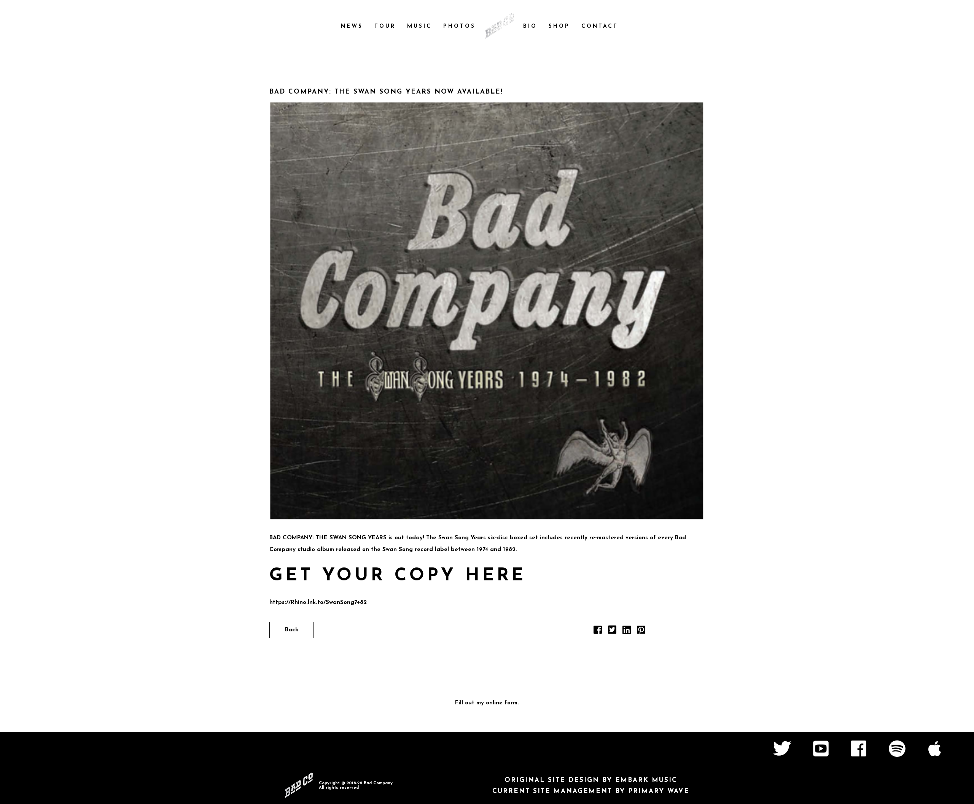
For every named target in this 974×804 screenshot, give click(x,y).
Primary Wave (658, 791)
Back (291, 630)
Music (419, 26)
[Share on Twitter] (612, 632)
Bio (530, 26)
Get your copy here (397, 576)
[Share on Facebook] (597, 632)
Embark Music (646, 780)
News (352, 26)
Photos (459, 26)
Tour (385, 26)
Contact (599, 26)
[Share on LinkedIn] (626, 632)
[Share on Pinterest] (641, 632)
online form (501, 703)
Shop (559, 26)
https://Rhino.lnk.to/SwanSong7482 (318, 602)
